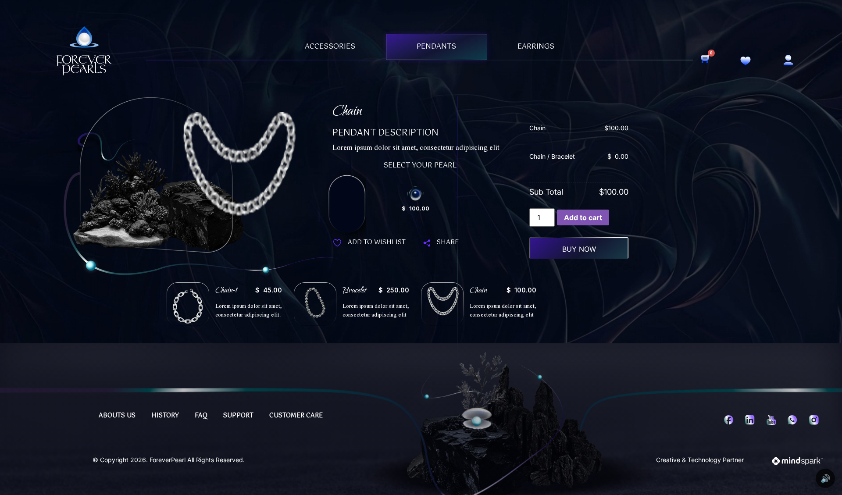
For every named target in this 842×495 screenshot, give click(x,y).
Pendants (436, 47)
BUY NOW (579, 249)
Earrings (535, 47)
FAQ (201, 415)
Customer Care (296, 415)
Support (238, 415)
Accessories (330, 47)
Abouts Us (117, 415)
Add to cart (583, 217)
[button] (224, 304)
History (165, 415)
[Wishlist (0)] (745, 61)
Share (448, 242)
